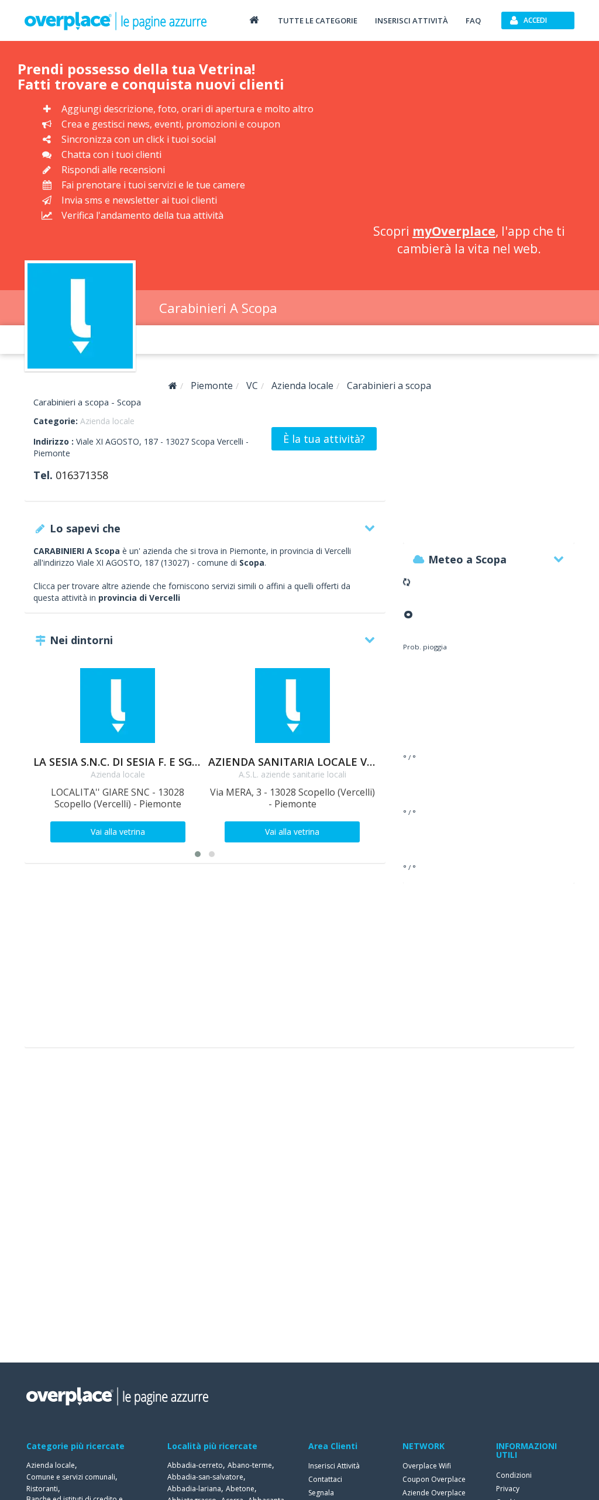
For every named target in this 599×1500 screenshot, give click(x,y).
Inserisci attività (411, 20)
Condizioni (514, 1475)
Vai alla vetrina (118, 831)
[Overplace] (172, 385)
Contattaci (325, 1479)
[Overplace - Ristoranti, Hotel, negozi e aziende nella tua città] (116, 20)
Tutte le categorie (317, 20)
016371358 (82, 475)
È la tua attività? (324, 439)
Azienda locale (107, 420)
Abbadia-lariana (194, 1489)
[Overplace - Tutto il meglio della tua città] (254, 19)
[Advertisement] (469, 134)
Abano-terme (250, 1465)
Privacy (507, 1489)
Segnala (321, 1493)
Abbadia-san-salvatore (205, 1477)
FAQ (473, 20)
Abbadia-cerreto (195, 1465)
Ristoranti (42, 1489)
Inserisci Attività (334, 1466)
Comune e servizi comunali (70, 1477)
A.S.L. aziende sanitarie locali (292, 774)
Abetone (240, 1489)
